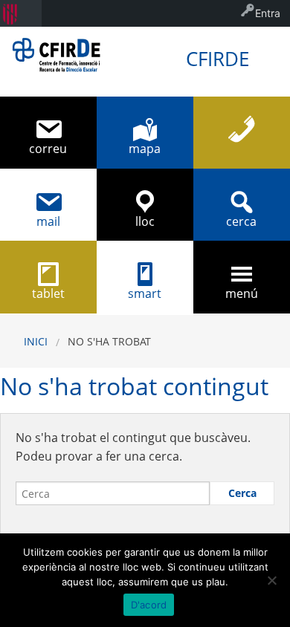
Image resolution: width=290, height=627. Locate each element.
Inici (36, 341)
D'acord (149, 605)
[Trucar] (241, 133)
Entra (267, 13)
